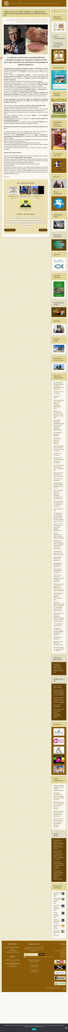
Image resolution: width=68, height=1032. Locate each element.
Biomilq (32, 218)
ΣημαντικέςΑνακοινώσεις (58, 377)
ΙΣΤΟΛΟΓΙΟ (26, 3)
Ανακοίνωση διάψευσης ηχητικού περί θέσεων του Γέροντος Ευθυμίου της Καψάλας (58, 448)
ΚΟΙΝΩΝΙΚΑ (12, 20)
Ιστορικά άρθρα (56, 340)
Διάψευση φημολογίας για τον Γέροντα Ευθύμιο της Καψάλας (58, 474)
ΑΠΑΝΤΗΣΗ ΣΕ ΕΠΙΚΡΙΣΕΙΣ (57, 706)
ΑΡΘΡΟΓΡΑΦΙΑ (19, 19)
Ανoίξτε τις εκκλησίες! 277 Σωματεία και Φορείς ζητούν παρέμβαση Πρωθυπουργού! (58, 527)
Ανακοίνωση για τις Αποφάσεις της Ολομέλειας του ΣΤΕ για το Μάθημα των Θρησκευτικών (58, 578)
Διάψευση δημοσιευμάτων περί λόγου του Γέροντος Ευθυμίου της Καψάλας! (58, 535)
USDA (40, 220)
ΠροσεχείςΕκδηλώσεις (57, 658)
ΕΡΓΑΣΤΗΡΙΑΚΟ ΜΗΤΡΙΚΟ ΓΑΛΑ (12, 223)
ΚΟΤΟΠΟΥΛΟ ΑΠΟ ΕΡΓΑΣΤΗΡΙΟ (27, 223)
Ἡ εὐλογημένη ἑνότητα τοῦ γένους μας (58, 392)
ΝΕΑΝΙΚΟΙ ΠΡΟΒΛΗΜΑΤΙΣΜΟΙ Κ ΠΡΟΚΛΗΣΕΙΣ (37, 20)
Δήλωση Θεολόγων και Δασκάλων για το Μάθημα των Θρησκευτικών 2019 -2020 (58, 596)
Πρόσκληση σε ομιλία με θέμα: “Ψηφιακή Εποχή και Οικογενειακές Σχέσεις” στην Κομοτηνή (58, 805)
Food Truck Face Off (15, 220)
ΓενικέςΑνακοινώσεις (58, 780)
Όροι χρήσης (63, 957)
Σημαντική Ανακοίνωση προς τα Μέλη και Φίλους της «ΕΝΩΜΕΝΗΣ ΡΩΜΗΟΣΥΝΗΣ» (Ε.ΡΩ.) (58, 404)
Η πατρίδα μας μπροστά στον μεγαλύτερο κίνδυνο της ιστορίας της (58, 649)
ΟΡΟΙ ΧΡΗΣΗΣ (56, 3)
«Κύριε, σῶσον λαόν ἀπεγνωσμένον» (57, 479)
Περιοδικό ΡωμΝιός (56, 94)
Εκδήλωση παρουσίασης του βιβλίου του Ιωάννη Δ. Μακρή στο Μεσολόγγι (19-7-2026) (58, 788)
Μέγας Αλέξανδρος (57, 193)
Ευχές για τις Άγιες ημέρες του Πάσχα (57, 686)
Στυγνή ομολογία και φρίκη (57, 509)
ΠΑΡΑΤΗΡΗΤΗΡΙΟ (39, 22)
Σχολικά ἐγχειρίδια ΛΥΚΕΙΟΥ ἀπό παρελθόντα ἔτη (57, 559)
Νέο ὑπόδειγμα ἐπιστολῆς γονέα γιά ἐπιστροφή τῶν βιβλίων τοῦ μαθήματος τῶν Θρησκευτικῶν (58, 631)
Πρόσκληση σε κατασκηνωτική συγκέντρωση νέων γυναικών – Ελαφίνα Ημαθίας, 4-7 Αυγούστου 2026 (58, 668)
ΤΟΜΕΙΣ (40, 3)
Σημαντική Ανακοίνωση (57, 18)
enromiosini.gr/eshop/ (34, 971)
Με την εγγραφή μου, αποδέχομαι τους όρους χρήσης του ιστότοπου (39, 956)
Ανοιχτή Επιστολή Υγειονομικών (57, 454)
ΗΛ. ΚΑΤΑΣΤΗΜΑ (47, 3)
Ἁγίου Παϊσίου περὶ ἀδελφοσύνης (57, 638)
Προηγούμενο (10, 230)
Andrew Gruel (19, 218)
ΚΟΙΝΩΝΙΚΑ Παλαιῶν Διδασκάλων (57, 124)
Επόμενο (42, 230)
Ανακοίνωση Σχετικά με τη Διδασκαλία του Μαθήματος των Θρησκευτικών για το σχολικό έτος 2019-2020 (58, 587)
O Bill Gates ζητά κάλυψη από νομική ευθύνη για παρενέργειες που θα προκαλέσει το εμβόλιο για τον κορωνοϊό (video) (58, 544)
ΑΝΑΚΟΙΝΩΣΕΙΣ (33, 3)
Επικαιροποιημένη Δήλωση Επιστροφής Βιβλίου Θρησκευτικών (58, 553)
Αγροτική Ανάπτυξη (56, 276)
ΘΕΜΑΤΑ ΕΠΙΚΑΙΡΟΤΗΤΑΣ (36, 19)
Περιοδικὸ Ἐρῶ (58, 68)
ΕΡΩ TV (56, 177)
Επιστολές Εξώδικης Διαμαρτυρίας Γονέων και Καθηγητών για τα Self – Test (58, 485)
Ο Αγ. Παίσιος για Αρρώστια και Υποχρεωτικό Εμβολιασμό (57, 441)
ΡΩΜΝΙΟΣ (45, 22)
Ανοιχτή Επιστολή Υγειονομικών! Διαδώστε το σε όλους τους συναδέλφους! (58, 460)
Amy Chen (11, 218)
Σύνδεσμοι (57, 724)
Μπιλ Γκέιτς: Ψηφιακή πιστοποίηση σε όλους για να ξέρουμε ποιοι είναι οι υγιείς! (58, 504)
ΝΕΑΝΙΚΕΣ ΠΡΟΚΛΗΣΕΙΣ (20, 20)
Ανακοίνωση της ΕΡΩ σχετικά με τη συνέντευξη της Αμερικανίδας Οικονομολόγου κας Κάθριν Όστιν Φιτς (58, 494)
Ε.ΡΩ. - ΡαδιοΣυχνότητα (59, 37)
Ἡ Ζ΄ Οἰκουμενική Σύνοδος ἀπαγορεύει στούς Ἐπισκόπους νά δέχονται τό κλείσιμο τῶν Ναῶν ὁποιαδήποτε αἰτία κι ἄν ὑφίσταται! (58, 517)
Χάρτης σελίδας (62, 953)
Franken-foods (26, 220)
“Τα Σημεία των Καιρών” (56, 396)
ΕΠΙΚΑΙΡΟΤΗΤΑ (26, 19)
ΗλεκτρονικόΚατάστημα (57, 887)
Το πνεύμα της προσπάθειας (60, 950)
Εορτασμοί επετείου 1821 (58, 359)
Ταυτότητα (63, 949)
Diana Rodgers (38, 218)
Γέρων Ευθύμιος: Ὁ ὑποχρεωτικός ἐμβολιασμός (57, 434)
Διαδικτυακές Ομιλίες (57, 216)
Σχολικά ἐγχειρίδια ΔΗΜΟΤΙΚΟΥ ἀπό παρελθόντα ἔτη (57, 570)
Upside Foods (34, 220)
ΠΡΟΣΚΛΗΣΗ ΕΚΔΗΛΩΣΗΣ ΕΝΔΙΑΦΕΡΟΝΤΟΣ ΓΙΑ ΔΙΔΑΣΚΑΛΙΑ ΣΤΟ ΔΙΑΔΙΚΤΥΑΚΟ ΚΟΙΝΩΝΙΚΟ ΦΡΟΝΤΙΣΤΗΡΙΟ (58, 425)
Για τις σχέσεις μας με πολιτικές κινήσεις (58, 624)
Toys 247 (56, 254)
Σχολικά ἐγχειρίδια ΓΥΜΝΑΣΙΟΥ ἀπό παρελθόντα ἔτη (57, 565)
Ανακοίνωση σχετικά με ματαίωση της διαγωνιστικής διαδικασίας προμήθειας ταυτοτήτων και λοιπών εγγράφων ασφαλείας (58, 617)
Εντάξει (34, 1029)
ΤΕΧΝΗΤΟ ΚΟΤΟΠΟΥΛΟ (40, 223)
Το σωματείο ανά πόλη (57, 155)
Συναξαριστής (63, 952)
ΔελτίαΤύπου (55, 834)
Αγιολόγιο (56, 321)
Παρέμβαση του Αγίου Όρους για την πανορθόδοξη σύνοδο (58, 643)
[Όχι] (66, 1028)
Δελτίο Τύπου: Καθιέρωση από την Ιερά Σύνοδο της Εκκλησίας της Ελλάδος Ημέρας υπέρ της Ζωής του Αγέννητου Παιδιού (58, 606)
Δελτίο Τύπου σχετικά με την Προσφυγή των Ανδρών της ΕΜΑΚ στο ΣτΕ (58, 468)
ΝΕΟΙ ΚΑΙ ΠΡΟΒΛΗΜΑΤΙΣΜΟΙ (22, 22)
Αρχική (64, 947)
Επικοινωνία (63, 955)
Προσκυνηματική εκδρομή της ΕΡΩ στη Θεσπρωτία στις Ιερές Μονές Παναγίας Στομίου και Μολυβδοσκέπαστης (58, 875)
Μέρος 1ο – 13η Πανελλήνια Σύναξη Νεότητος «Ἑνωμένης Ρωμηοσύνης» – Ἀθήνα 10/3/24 (58, 414)
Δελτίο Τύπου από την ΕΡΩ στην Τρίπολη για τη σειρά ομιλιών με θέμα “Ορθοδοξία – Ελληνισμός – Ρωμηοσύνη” (58, 822)
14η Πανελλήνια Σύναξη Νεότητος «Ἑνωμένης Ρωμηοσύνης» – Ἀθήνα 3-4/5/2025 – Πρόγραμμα (58, 700)
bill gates (26, 218)
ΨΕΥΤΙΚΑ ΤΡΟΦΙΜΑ (25, 225)
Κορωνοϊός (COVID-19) (57, 236)
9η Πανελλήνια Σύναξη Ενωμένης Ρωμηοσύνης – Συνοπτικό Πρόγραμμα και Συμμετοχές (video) (58, 692)
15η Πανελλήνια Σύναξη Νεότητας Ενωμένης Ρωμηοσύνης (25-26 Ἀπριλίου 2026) (58, 814)
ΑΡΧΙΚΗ (14, 3)
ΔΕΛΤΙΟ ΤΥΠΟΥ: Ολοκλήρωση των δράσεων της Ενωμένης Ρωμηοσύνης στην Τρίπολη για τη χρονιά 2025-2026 (58, 844)
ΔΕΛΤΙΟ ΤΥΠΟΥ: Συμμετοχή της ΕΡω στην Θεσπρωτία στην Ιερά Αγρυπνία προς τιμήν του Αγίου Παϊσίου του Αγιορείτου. (58, 855)
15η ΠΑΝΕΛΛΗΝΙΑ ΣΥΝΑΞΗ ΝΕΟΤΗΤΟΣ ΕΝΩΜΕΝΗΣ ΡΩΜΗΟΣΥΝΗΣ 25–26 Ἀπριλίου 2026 (58, 386)
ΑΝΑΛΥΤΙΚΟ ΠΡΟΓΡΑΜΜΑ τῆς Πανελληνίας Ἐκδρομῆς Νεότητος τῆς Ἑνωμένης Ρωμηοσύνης (58, 796)
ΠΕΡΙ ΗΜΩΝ (19, 3)
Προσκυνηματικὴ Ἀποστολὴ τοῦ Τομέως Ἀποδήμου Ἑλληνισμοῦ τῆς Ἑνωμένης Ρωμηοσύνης (58, 865)
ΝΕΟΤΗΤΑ (32, 22)
